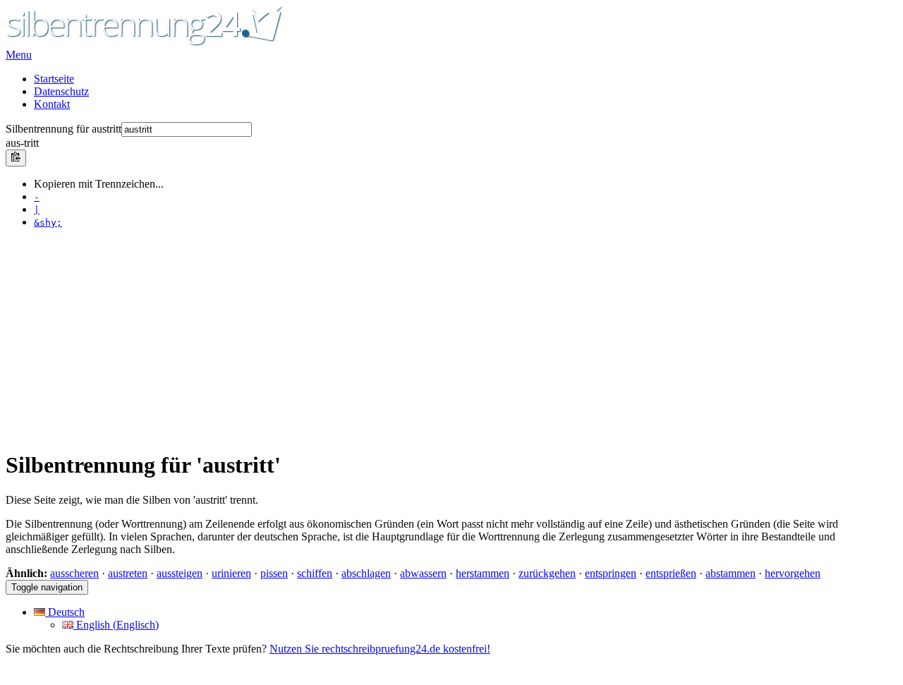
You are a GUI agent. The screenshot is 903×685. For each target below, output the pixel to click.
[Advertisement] (429, 338)
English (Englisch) (116, 625)
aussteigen (179, 573)
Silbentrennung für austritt (63, 129)
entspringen (610, 573)
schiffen (314, 573)
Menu (19, 55)
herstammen (482, 573)
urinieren (231, 573)
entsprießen (671, 573)
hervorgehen (792, 573)
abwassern (423, 573)
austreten (127, 573)
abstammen (730, 573)
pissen (274, 573)
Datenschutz (61, 91)
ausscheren (74, 573)
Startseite (54, 79)
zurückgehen (547, 573)
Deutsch (65, 612)
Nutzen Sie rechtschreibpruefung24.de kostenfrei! (379, 649)
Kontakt (52, 104)
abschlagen (366, 573)
